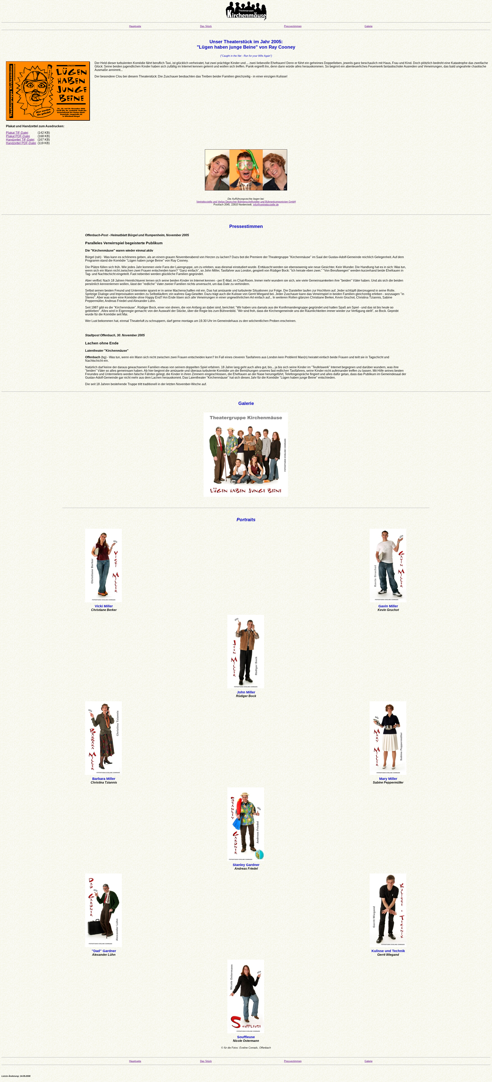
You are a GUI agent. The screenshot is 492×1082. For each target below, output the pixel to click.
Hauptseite (135, 26)
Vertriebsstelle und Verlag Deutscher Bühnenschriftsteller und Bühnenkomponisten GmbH (246, 201)
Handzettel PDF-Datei (21, 143)
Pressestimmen (293, 26)
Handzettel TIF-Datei (20, 139)
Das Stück (206, 26)
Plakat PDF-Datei (18, 136)
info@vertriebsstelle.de (266, 204)
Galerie (368, 26)
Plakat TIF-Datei (17, 132)
